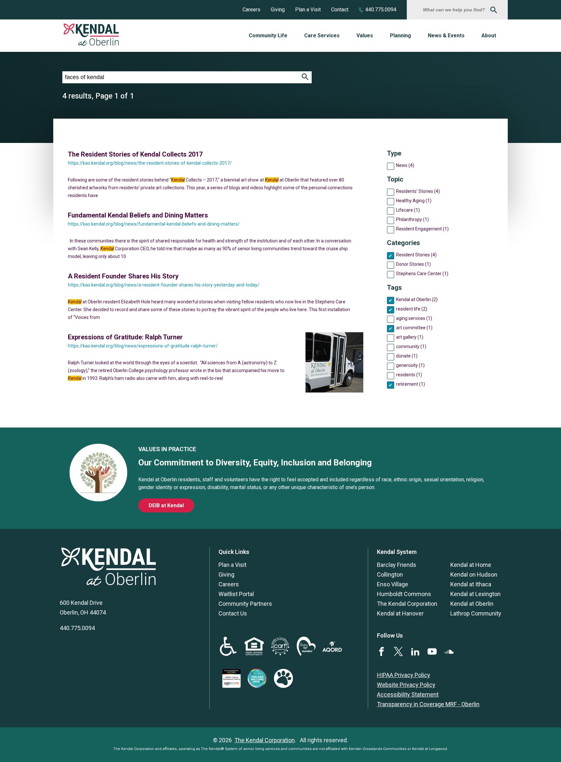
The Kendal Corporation (407, 603)
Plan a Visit (308, 9)
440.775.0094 (380, 9)
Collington (390, 574)
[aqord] (332, 649)
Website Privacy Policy (406, 684)
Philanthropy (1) (412, 219)
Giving (278, 9)
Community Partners (245, 603)
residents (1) (409, 374)
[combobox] (454, 9)
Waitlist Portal (236, 594)
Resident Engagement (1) (422, 228)
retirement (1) (410, 384)
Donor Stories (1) (413, 264)
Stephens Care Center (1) (422, 273)
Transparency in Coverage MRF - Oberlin (428, 704)
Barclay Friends (396, 564)
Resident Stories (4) (416, 254)
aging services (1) (414, 318)
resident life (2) (411, 308)
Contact (339, 9)
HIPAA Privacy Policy (403, 675)
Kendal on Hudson (473, 574)
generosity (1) (410, 365)
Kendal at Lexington (475, 594)
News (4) (405, 165)
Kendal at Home (470, 564)
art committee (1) (414, 327)
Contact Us (232, 613)
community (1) (411, 346)
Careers (251, 9)
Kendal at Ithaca (470, 584)
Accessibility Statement (408, 694)
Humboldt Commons (404, 594)
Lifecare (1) (408, 210)
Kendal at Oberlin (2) (417, 299)
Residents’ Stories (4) (418, 191)
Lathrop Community (475, 613)
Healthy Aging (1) (413, 200)
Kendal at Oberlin (471, 603)
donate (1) (407, 355)
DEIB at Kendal (166, 505)
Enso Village (392, 584)
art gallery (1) (409, 337)
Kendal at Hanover (400, 613)
